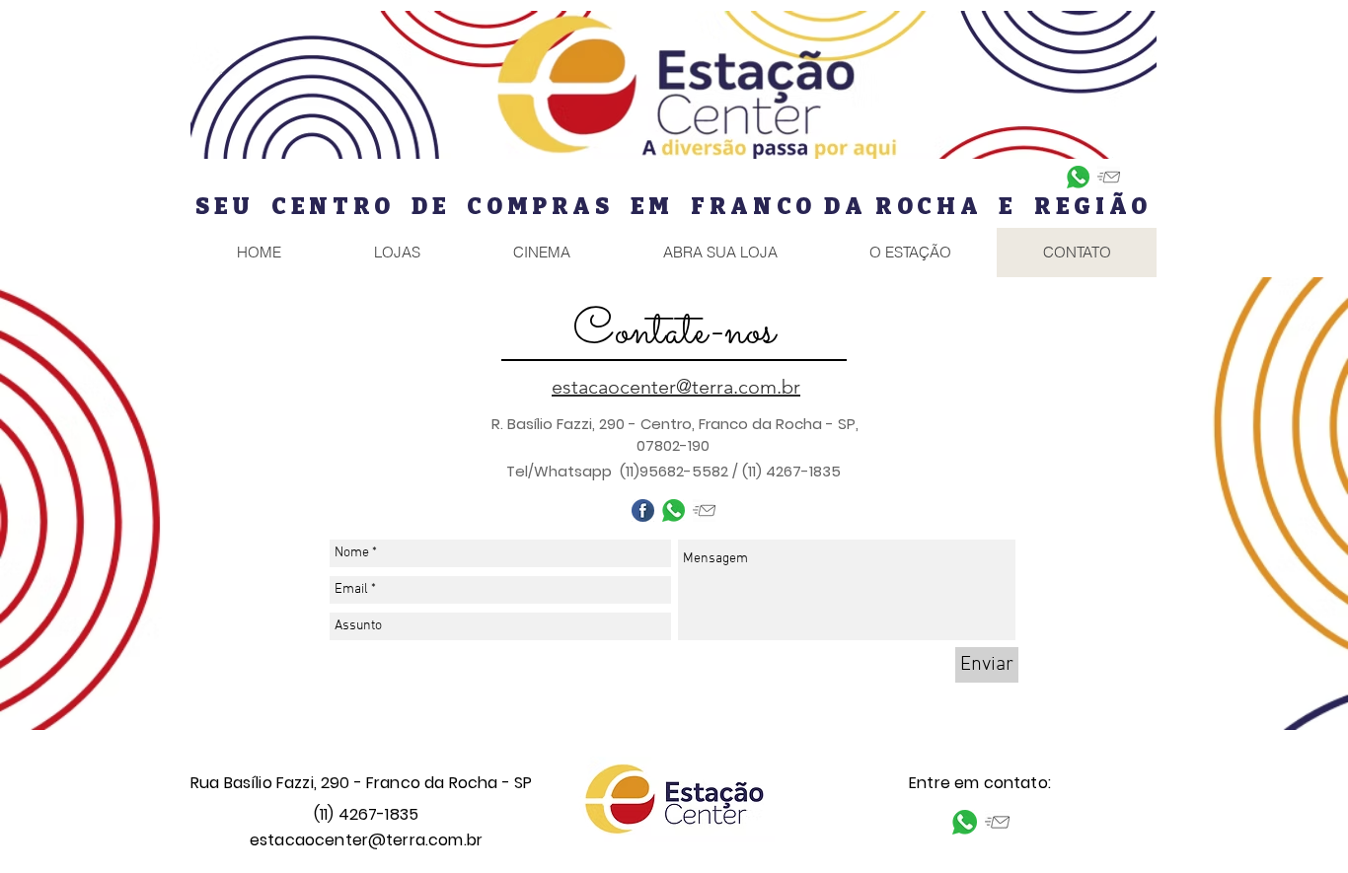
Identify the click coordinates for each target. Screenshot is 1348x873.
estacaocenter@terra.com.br (366, 840)
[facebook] (643, 510)
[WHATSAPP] (673, 510)
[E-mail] (1108, 177)
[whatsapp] (1078, 177)
